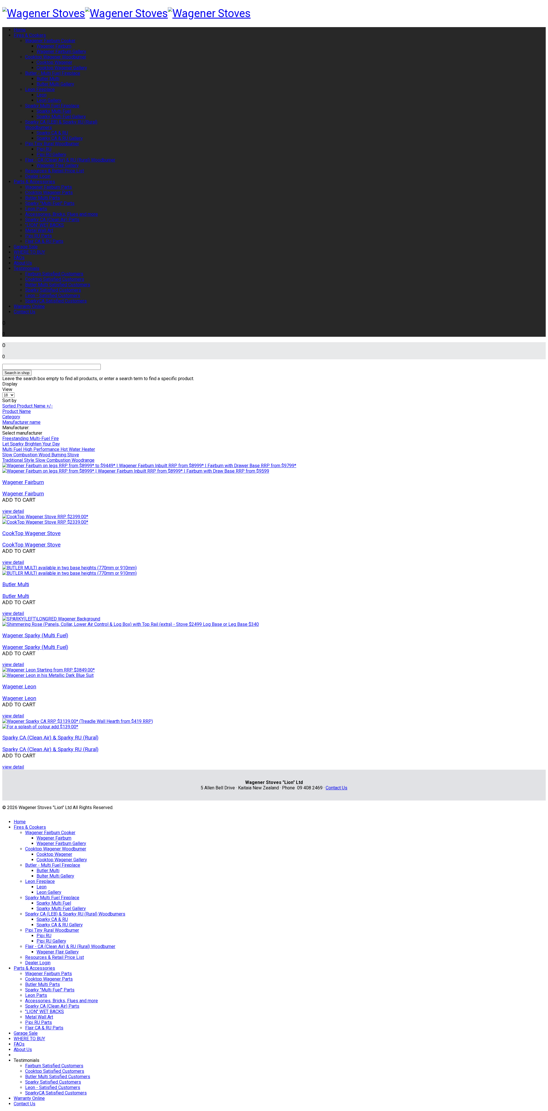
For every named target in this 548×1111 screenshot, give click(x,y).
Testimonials (26, 268)
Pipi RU (44, 149)
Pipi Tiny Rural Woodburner (52, 143)
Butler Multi (48, 78)
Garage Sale (26, 246)
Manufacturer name (21, 422)
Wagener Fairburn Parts (48, 187)
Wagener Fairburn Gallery (61, 51)
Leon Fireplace (40, 89)
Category (11, 417)
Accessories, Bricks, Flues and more (61, 214)
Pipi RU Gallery (51, 154)
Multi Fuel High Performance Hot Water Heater (48, 449)
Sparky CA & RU (52, 133)
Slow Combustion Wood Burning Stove (40, 454)
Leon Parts (36, 208)
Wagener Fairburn (54, 46)
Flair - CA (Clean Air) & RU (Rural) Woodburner (70, 160)
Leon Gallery (49, 100)
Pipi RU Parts (38, 236)
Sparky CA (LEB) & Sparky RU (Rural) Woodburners (75, 914)
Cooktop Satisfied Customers (54, 279)
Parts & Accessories (34, 181)
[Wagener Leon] (274, 672)
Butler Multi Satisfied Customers (57, 284)
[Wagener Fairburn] (274, 468)
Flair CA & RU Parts (44, 241)
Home (20, 30)
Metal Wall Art (39, 230)
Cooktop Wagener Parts (49, 192)
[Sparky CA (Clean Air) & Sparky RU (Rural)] (274, 724)
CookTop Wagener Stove (31, 533)
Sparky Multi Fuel (54, 111)
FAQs (19, 257)
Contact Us (24, 311)
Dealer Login (38, 176)
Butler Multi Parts (42, 198)
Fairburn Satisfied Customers (54, 274)
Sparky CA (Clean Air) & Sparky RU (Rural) (50, 738)
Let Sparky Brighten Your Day (31, 444)
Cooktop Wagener (54, 62)
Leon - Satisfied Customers (52, 295)
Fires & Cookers (30, 35)
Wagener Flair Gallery (58, 165)
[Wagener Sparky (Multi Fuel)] (274, 621)
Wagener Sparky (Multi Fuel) (35, 635)
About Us (23, 263)
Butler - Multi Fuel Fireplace (52, 73)
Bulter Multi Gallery (55, 84)
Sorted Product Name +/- (27, 406)
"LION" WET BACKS (44, 225)
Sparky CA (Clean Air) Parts (52, 219)
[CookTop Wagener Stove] (274, 519)
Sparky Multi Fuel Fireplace (52, 105)
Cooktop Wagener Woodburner (55, 57)
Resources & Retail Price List (54, 171)
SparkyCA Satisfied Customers (56, 301)
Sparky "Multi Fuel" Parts (49, 203)
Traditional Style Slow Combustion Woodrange (48, 460)
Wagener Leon (19, 686)
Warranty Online (29, 306)
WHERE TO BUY (29, 252)
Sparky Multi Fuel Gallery (61, 116)
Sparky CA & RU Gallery (60, 138)
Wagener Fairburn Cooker (50, 40)
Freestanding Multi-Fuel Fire (30, 438)
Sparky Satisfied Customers (53, 290)
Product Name (16, 411)
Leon (42, 95)
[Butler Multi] (274, 570)
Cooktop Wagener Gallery (62, 67)
